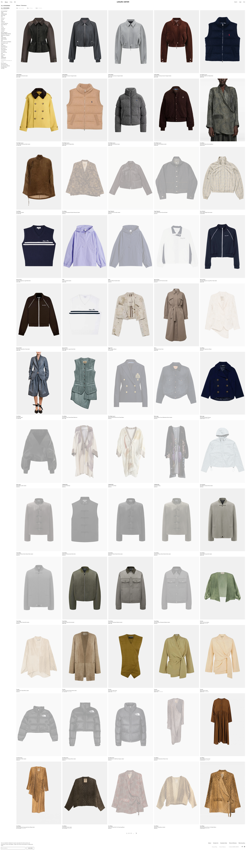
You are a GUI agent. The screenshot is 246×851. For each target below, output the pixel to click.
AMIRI (2, 12)
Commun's (3, 18)
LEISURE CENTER (235, 846)
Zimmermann (3, 58)
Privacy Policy (214, 846)
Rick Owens (3, 45)
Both (2, 16)
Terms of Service (233, 843)
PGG (2, 40)
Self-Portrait (3, 48)
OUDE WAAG (3, 37)
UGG (2, 53)
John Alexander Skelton (5, 65)
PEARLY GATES (4, 39)
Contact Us (215, 843)
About (209, 843)
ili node (2, 27)
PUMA (2, 44)
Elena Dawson (3, 63)
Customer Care (223, 843)
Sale (15, 1)
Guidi (2, 25)
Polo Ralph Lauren (4, 43)
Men (2, 1)
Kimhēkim (3, 29)
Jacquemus (3, 28)
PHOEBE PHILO (4, 67)
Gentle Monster (4, 24)
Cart (244, 1)
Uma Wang (3, 54)
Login (240, 1)
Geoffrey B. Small (4, 64)
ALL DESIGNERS (5, 8)
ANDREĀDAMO (4, 14)
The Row (2, 68)
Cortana (2, 19)
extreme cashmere (4, 23)
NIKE (2, 36)
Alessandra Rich (4, 11)
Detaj (2, 20)
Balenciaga (3, 15)
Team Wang (3, 50)
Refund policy (242, 843)
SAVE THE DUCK (4, 46)
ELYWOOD (3, 22)
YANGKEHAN (3, 57)
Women (6, 1)
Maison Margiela (4, 32)
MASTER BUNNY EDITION (6, 33)
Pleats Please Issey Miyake (6, 41)
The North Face (4, 52)
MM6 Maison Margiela (5, 35)
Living (11, 1)
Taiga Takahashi (4, 49)
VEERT (2, 56)
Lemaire (2, 31)
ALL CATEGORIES (5, 5)
